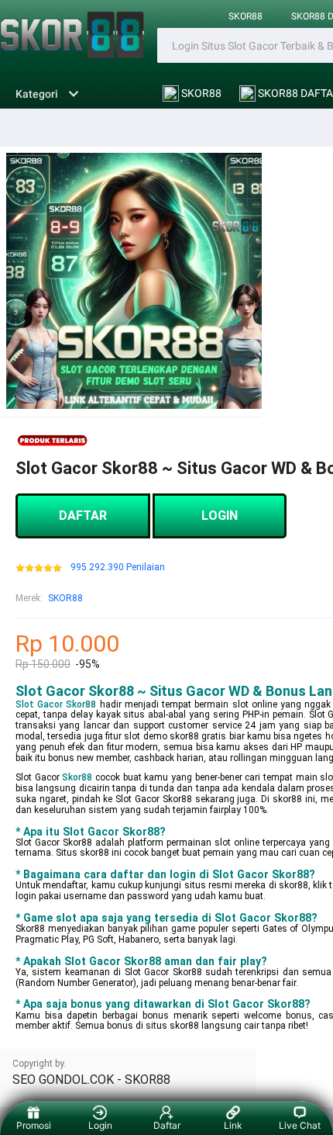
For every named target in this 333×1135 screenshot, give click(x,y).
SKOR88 (245, 16)
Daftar (166, 1125)
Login (100, 1125)
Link (233, 1125)
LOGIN (219, 515)
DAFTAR (83, 515)
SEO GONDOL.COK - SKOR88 (91, 1079)
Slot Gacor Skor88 (55, 704)
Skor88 (77, 777)
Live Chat (300, 1125)
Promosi (33, 1125)
